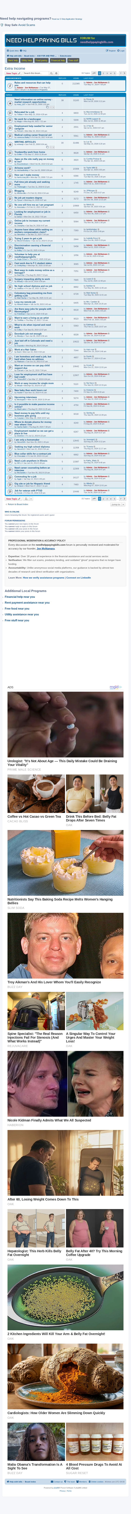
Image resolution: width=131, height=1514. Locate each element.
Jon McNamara (46, 548)
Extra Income (15, 68)
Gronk (89, 365)
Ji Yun (88, 126)
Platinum (20, 361)
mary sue (90, 349)
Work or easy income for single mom (34, 383)
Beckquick (21, 400)
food (19, 352)
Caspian (20, 418)
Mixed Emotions (23, 241)
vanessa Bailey (23, 137)
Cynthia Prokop (92, 159)
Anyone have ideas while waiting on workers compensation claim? (33, 230)
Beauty (20, 281)
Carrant (20, 370)
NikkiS (89, 205)
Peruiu (89, 99)
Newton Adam (22, 304)
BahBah (89, 286)
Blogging (19, 191)
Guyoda (20, 346)
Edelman (89, 325)
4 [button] (110, 73)
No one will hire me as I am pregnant (34, 205)
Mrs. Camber (91, 302)
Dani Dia (20, 275)
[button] (94, 73)
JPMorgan (90, 191)
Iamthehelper (91, 229)
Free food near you (17, 608)
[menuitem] (23, 51)
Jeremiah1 (90, 439)
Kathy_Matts (91, 460)
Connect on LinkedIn (78, 577)
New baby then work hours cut (30, 390)
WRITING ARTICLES (25, 142)
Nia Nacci (90, 383)
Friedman (21, 314)
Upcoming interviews (25, 397)
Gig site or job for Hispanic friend (32, 483)
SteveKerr (21, 234)
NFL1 (19, 463)
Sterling (89, 413)
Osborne (90, 390)
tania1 (19, 217)
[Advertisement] (62, 9)
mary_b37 (21, 104)
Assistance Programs (39, 90)
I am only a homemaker (26, 439)
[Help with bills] (65, 40)
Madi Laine (21, 409)
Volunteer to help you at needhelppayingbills (27, 255)
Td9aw (20, 114)
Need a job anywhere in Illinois (30, 460)
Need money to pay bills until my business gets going (31, 414)
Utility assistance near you (22, 614)
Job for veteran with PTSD (28, 490)
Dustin (89, 356)
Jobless (20, 288)
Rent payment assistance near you (27, 602)
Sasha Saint (22, 427)
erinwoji (20, 144)
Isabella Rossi (92, 238)
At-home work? (22, 168)
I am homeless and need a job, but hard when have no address (32, 357)
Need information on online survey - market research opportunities (33, 100)
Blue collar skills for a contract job (32, 453)
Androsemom (91, 175)
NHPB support (92, 119)
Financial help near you (20, 596)
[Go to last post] (109, 82)
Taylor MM (90, 168)
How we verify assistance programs (43, 577)
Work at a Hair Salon (25, 349)
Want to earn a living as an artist (31, 318)
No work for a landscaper (27, 119)
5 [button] (114, 73)
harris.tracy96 (23, 177)
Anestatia (21, 207)
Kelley (19, 250)
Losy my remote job (25, 302)
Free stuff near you (17, 620)
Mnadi (19, 386)
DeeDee (20, 436)
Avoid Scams (26, 25)
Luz (87, 142)
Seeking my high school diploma (32, 446)
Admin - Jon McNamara (27, 88)
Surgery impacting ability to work (32, 279)
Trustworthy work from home (29, 152)
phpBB (56, 1488)
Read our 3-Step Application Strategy (67, 19)
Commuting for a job (25, 476)
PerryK (20, 131)
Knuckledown (22, 164)
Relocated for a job (24, 112)
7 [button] (120, 73)
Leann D (89, 279)
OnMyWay (21, 265)
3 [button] (107, 73)
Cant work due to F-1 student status (33, 263)
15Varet (20, 486)
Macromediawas (93, 112)
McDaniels (21, 473)
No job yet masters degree (28, 198)
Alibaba (89, 483)
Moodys (20, 336)
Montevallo (21, 193)
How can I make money (26, 175)
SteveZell (21, 442)
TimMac (20, 320)
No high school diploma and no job (33, 286)
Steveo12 (21, 449)
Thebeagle (21, 187)
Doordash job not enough (28, 333)
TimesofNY (21, 379)
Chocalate (21, 456)
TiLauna (89, 446)
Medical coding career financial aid (33, 135)
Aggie (19, 479)
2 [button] (103, 73)
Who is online (12, 512)
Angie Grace (22, 259)
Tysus (19, 200)
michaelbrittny (22, 170)
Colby (19, 330)
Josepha (20, 226)
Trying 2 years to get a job (28, 238)
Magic (19, 121)
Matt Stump (21, 298)
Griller (19, 154)
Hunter (20, 393)
